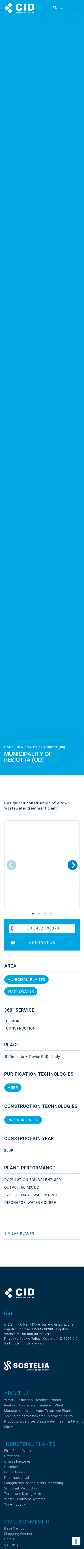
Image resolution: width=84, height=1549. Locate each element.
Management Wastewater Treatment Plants (38, 1410)
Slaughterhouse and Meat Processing (33, 1483)
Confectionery (15, 1472)
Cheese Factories (17, 1461)
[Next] (73, 865)
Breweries (11, 1456)
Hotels (9, 1539)
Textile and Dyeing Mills (22, 1493)
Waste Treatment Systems (25, 1499)
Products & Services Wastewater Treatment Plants (44, 1421)
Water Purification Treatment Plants (32, 1400)
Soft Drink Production (21, 1488)
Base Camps (14, 1528)
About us (16, 1393)
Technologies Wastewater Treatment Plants (38, 1416)
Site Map (11, 1427)
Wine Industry (15, 1504)
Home (8, 747)
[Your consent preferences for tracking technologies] (76, 1541)
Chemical (11, 1467)
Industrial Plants (30, 1444)
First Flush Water (18, 1451)
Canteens (11, 1544)
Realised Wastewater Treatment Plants (34, 1405)
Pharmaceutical (16, 1477)
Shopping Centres (18, 1534)
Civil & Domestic (26, 1521)
